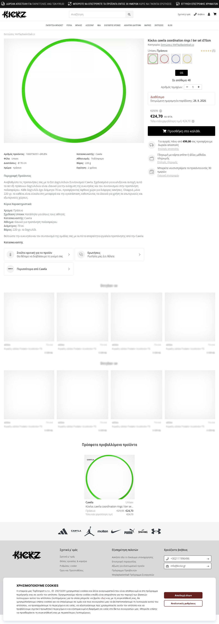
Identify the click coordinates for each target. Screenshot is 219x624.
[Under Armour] (156, 531)
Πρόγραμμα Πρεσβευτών (124, 570)
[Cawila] (76, 531)
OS (181, 73)
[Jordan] (89, 531)
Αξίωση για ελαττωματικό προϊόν (128, 565)
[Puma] (129, 531)
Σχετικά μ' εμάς (184, 14)
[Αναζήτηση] (129, 14)
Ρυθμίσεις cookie (68, 566)
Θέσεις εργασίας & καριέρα (73, 561)
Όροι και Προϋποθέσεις (72, 570)
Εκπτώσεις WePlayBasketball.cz (19, 34)
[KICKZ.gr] (31, 555)
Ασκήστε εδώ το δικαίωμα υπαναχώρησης (132, 557)
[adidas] (62, 531)
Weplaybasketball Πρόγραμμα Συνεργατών (133, 574)
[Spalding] (142, 531)
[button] (123, 14)
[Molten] (103, 531)
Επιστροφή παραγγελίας (124, 561)
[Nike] (116, 531)
